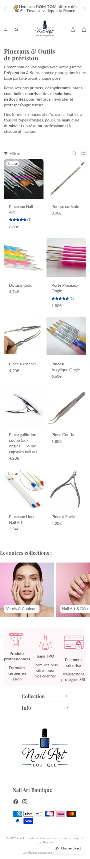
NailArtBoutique (28, 838)
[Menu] (6, 29)
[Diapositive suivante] (84, 8)
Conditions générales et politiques (45, 852)
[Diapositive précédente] (5, 8)
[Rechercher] (16, 29)
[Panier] (84, 29)
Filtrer (15, 153)
